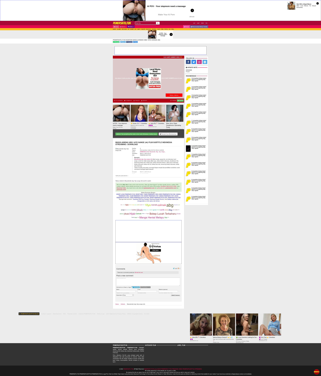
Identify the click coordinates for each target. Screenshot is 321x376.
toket (133, 204)
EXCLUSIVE (124, 29)
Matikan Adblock (174, 95)
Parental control (72, 314)
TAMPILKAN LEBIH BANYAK (121, 175)
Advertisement (57, 314)
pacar (147, 209)
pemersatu (129, 209)
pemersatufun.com (149, 188)
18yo (160, 151)
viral (166, 209)
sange (123, 210)
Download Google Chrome (157, 199)
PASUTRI (143, 29)
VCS (169, 29)
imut (143, 204)
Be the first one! (139, 272)
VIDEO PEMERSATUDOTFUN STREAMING (190, 369)
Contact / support (46, 314)
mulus (150, 209)
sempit (158, 209)
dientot (130, 204)
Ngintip (147, 213)
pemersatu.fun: (161, 188)
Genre (123, 27)
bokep (144, 209)
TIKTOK (166, 29)
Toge (178, 209)
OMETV (138, 29)
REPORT (144, 100)
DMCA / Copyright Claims (135, 314)
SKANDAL (154, 29)
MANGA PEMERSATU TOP (166, 196)
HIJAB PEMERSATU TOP (136, 196)
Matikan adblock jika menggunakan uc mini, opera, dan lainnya (157, 200)
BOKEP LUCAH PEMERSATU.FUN (125, 194)
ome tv (122, 213)
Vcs (165, 217)
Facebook (130, 42)
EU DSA (146, 314)
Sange (163, 151)
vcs (121, 204)
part (179, 204)
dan (126, 209)
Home (116, 27)
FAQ (206, 23)
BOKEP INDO (139, 194)
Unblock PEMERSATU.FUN (86, 314)
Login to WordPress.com (145, 287)
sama (136, 204)
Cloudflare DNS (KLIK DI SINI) (169, 186)
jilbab (140, 210)
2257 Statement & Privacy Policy (116, 314)
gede (138, 204)
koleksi (134, 210)
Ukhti (174, 209)
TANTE (158, 29)
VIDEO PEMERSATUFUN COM (167, 194)
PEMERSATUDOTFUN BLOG (30, 314)
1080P (198, 23)
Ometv (179, 213)
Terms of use (100, 314)
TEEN (162, 29)
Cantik (138, 217)
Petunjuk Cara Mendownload (168, 134)
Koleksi (143, 213)
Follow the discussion (179, 268)
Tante (132, 217)
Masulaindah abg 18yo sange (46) (143, 159)
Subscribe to (119, 295)
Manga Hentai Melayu (151, 217)
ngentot (154, 210)
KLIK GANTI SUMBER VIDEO (173, 57)
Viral (168, 217)
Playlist (187, 27)
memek (154, 204)
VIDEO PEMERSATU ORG (151, 194)
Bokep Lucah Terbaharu (163, 213)
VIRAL (172, 29)
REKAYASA (148, 29)
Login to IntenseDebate (136, 287)
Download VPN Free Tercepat (141, 199)
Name (117, 289)
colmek (161, 205)
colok (123, 204)
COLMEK (119, 29)
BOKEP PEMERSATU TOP (151, 196)
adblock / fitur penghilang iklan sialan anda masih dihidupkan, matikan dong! (136, 134)
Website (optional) (163, 289)
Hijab (132, 213)
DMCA (202, 23)
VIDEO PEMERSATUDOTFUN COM (139, 197)
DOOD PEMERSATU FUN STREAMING (167, 369)
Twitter (135, 42)
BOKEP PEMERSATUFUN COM (158, 197)
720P (194, 23)
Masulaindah (152, 151)
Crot (145, 213)
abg (169, 205)
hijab (127, 204)
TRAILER (137, 100)
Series (131, 27)
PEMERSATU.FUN (144, 151)
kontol (141, 204)
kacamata (176, 204)
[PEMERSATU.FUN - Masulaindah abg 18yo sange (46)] (122, 23)
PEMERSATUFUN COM (174, 197)
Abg (157, 151)
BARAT (114, 29)
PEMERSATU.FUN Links (150, 369)
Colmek (138, 213)
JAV (128, 29)
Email (139, 289)
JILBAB (131, 29)
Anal (135, 217)
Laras (176, 209)
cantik (162, 209)
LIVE (135, 29)
